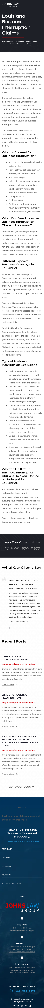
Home (4, 41)
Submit (22, 896)
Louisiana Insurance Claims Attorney (22, 41)
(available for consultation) (22, 952)
